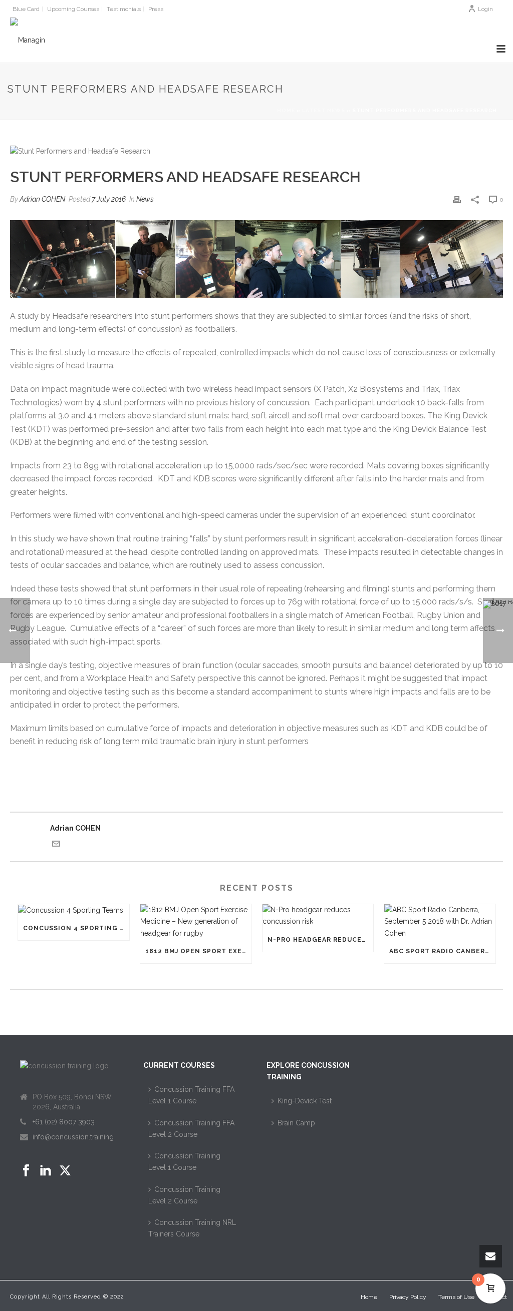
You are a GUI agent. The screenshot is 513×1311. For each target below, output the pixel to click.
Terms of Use (456, 1296)
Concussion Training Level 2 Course (184, 1195)
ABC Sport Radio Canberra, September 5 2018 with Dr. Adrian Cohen (442, 951)
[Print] (457, 199)
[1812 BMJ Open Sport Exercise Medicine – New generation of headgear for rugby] (195, 921)
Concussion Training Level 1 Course (184, 1161)
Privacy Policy (407, 1296)
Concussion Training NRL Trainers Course (192, 1228)
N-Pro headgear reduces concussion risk (321, 939)
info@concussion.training (73, 1137)
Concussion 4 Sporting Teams (76, 928)
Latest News (323, 110)
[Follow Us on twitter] (65, 1170)
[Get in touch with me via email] (56, 845)
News (145, 199)
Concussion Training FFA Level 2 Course (191, 1128)
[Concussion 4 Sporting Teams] (73, 910)
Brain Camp (296, 1123)
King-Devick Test (305, 1101)
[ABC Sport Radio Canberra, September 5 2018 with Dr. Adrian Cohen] (439, 921)
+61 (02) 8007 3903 (64, 1122)
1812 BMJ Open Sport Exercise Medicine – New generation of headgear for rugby (198, 951)
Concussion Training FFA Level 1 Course (191, 1095)
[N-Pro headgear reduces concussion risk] (318, 915)
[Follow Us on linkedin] (46, 1170)
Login (485, 9)
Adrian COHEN (42, 199)
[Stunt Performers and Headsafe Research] (256, 151)
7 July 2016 (109, 199)
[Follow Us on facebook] (26, 1170)
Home (286, 110)
